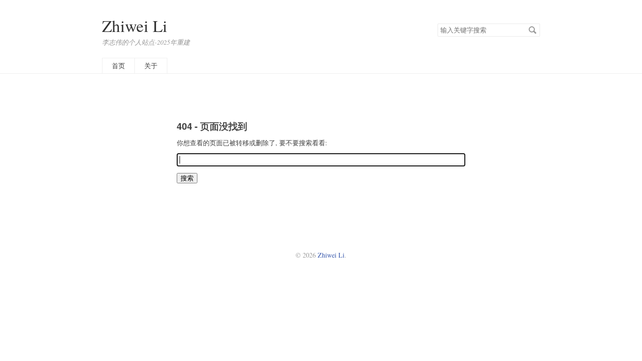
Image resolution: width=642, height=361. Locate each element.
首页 (118, 65)
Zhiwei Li (134, 26)
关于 (150, 65)
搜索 (532, 30)
